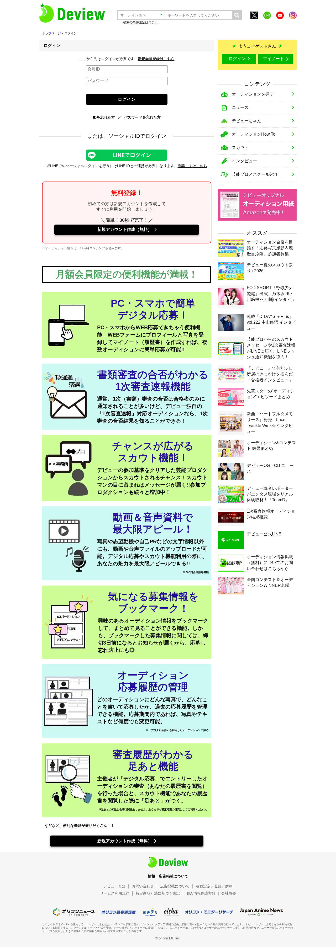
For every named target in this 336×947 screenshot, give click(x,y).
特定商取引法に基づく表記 (158, 893)
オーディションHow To (253, 134)
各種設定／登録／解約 (214, 886)
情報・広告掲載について (168, 876)
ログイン (237, 58)
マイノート (273, 58)
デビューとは (114, 886)
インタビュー (244, 161)
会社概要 (228, 893)
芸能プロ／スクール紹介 (255, 174)
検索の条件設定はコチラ (140, 22)
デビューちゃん (246, 121)
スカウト (240, 147)
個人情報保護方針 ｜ (203, 893)
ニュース (240, 107)
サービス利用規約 (114, 893)
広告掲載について (175, 886)
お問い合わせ (143, 886)
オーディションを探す (253, 94)
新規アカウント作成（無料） (124, 229)
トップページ (51, 33)
